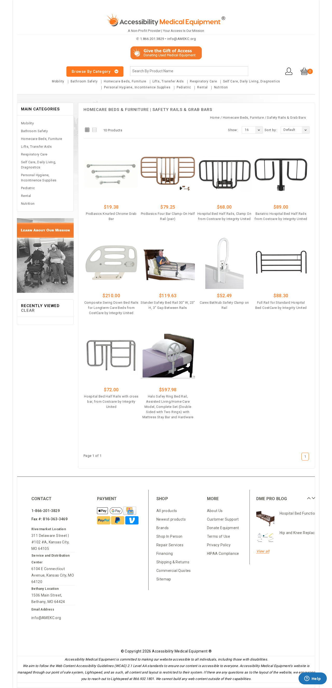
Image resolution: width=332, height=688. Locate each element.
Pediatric (184, 87)
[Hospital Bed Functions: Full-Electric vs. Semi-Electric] (265, 518)
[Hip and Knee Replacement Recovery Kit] (265, 538)
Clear (28, 310)
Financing (164, 553)
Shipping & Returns (172, 562)
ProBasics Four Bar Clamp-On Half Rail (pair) (168, 216)
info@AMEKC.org (46, 618)
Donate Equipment (223, 528)
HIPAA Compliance (223, 553)
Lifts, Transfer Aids (168, 81)
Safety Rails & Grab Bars (286, 117)
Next (312, 496)
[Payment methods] (110, 511)
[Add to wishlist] (125, 227)
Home (215, 117)
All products (166, 511)
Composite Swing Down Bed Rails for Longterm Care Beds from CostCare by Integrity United (111, 308)
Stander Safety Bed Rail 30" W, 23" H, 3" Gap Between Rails (168, 305)
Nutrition (221, 87)
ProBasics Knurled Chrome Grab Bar (111, 216)
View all (262, 551)
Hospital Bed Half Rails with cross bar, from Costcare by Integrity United (111, 401)
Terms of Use (218, 536)
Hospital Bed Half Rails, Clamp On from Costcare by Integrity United (224, 216)
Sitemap (163, 579)
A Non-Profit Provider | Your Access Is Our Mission (166, 31)
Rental (202, 87)
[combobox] (189, 71)
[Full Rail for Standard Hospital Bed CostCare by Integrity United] (281, 262)
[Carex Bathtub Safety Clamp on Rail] (224, 262)
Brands (162, 528)
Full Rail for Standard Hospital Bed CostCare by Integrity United (281, 305)
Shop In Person (169, 536)
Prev (308, 496)
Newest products (171, 519)
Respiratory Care (203, 81)
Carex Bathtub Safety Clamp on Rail (224, 305)
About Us (215, 511)
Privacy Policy (219, 545)
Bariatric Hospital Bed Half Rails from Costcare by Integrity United (280, 216)
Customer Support (223, 519)
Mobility (58, 81)
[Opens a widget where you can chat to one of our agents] (312, 678)
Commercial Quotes (173, 571)
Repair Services (169, 545)
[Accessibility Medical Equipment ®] (36, 69)
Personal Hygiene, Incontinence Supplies (137, 87)
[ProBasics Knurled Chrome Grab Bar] (111, 173)
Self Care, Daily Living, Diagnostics (251, 81)
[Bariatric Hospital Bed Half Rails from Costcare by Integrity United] (281, 173)
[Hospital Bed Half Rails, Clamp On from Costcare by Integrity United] (224, 173)
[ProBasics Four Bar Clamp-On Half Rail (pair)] (168, 173)
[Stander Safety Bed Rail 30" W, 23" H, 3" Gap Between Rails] (168, 262)
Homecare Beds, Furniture (125, 81)
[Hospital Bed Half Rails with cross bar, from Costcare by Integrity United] (111, 356)
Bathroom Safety (84, 81)
